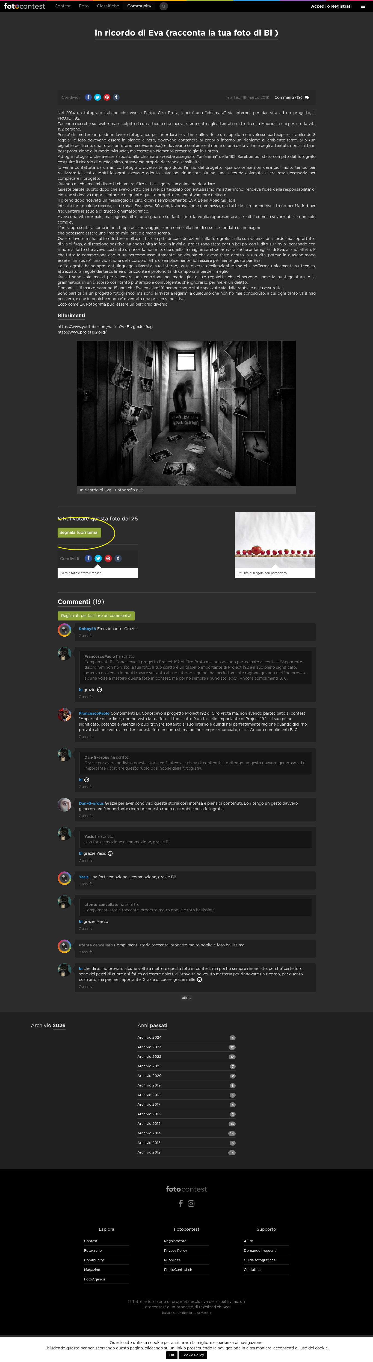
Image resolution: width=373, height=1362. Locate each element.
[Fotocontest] (186, 1189)
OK (171, 1355)
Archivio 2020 (149, 1076)
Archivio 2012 (149, 1152)
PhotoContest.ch (178, 1270)
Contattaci (252, 1270)
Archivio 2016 (149, 1114)
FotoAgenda (94, 1279)
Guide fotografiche (260, 1260)
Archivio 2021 (149, 1066)
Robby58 (87, 629)
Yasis (83, 877)
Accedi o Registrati (331, 6)
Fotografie (93, 1251)
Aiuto (248, 1241)
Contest (63, 6)
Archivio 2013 (149, 1143)
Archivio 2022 (149, 1057)
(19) (288, 98)
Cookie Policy (193, 1355)
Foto (84, 6)
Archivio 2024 (149, 1037)
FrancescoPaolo (94, 713)
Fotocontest (24, 6)
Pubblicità (172, 1260)
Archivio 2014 (149, 1133)
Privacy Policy (175, 1251)
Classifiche (108, 6)
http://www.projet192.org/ (82, 332)
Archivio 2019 (149, 1085)
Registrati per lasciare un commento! (96, 616)
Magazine (92, 1270)
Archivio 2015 (149, 1124)
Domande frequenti (260, 1251)
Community (139, 6)
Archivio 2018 (149, 1095)
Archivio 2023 (149, 1047)
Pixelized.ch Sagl (215, 1307)
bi (80, 690)
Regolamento (175, 1241)
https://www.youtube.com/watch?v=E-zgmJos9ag (105, 327)
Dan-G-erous (91, 803)
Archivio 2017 (149, 1104)
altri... (186, 997)
